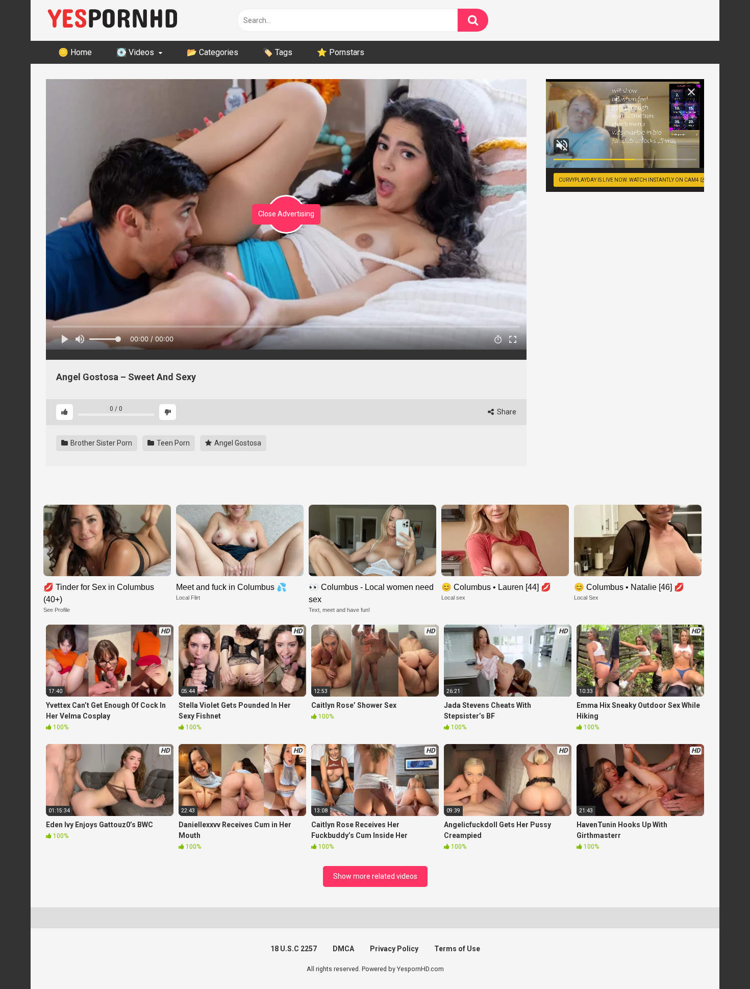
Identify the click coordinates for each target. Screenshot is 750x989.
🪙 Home (75, 52)
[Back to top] (716, 958)
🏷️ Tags (277, 52)
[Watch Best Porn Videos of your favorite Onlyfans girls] (112, 20)
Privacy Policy (394, 949)
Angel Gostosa (237, 443)
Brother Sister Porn (100, 443)
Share (505, 412)
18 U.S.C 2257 (293, 949)
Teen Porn (172, 443)
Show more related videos (375, 876)
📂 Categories (212, 52)
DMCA (343, 949)
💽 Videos (135, 52)
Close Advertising (286, 214)
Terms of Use (457, 949)
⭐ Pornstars (340, 52)
